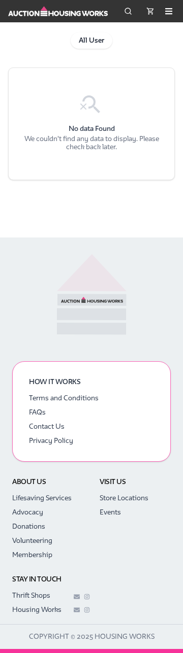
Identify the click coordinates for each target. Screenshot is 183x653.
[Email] (77, 597)
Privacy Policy (51, 440)
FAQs (37, 412)
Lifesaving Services (42, 498)
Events (110, 512)
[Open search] (128, 11)
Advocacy (27, 512)
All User (91, 40)
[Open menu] (169, 11)
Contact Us (47, 426)
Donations (28, 526)
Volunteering (32, 540)
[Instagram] (87, 597)
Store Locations (124, 498)
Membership (32, 555)
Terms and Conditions (64, 398)
